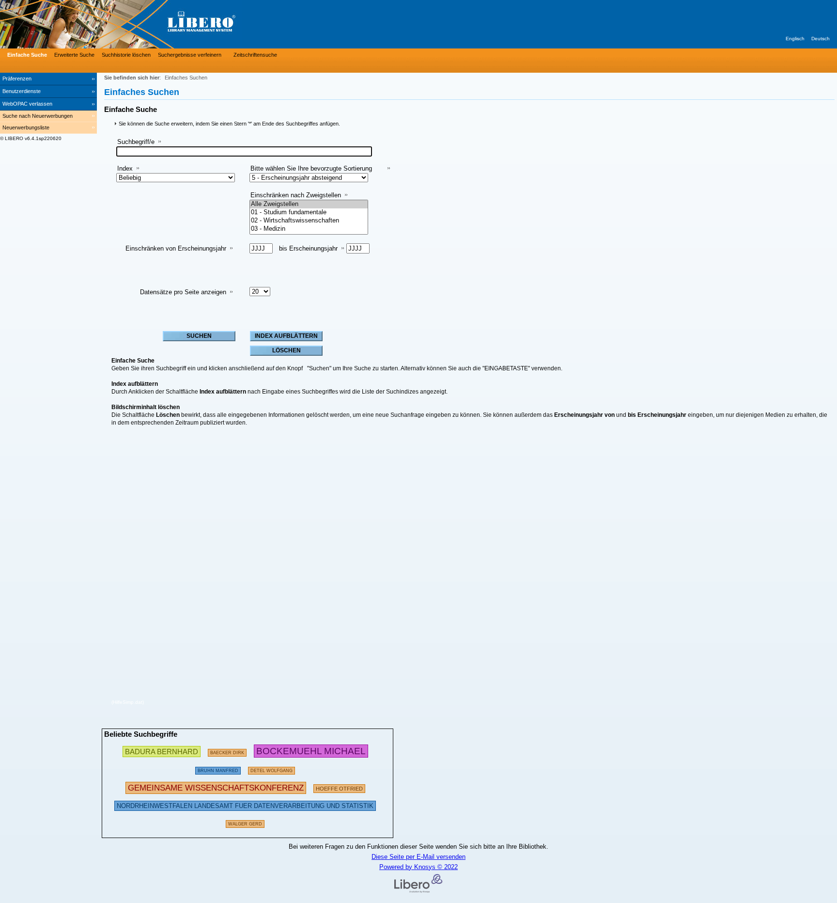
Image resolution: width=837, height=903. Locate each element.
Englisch (795, 38)
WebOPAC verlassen (27, 104)
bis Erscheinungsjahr (308, 248)
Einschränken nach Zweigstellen (295, 195)
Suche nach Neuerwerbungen (37, 116)
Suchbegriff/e (136, 141)
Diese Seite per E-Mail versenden (418, 856)
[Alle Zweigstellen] (309, 204)
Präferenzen (16, 78)
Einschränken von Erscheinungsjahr (175, 248)
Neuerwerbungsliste (25, 127)
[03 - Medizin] (309, 229)
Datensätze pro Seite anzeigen (183, 292)
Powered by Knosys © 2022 (418, 867)
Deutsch (820, 38)
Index (125, 168)
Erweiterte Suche (74, 55)
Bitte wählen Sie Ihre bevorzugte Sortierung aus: (311, 172)
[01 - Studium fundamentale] (309, 212)
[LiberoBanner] (145, 24)
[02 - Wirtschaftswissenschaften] (309, 221)
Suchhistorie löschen (126, 55)
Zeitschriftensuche (255, 55)
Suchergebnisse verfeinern (189, 55)
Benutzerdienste (21, 91)
